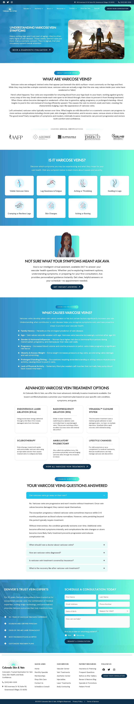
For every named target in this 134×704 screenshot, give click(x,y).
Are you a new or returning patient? (82, 631)
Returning (80, 635)
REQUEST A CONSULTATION (79, 641)
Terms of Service (93, 701)
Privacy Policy (78, 701)
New (69, 635)
